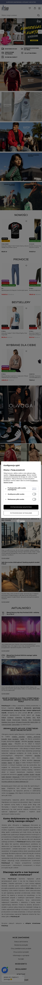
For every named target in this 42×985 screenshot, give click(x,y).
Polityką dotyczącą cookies (18, 475)
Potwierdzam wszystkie (21, 507)
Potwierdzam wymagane (21, 513)
